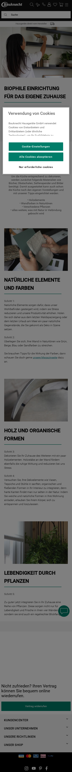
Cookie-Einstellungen (36, 146)
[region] (36, 140)
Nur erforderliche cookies (36, 167)
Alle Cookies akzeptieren (35, 156)
